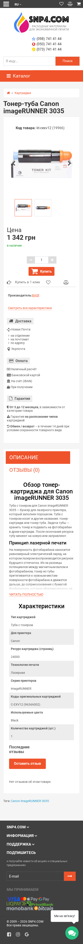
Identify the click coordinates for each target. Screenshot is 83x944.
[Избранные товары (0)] (61, 4)
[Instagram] (19, 935)
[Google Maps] (28, 935)
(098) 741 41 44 (49, 39)
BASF (36, 295)
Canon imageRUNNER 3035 (30, 801)
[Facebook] (10, 935)
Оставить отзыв (27, 763)
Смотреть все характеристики (30, 308)
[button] (18, 4)
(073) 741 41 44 (49, 49)
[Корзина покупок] (79, 4)
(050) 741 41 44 (49, 44)
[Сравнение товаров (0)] (70, 4)
